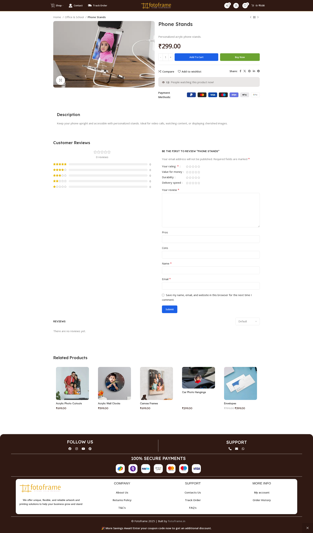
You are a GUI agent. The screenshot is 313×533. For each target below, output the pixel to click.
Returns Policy (122, 500)
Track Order (193, 500)
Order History (262, 500)
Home (57, 17)
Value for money (172, 171)
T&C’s (122, 507)
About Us (122, 492)
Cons (165, 248)
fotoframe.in (176, 521)
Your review (170, 190)
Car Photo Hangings (194, 392)
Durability (168, 177)
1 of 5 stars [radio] (187, 166)
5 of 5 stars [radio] (198, 166)
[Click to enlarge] (60, 80)
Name (167, 263)
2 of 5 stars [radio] (190, 166)
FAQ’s (193, 507)
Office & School (75, 17)
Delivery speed (172, 182)
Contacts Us (193, 492)
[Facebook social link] (240, 71)
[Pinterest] (90, 449)
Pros (165, 232)
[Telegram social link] (258, 71)
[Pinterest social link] (249, 71)
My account (262, 492)
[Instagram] (77, 449)
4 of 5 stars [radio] (195, 166)
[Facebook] (70, 449)
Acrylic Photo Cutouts (69, 403)
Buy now (240, 57)
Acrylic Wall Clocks (109, 403)
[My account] (236, 5)
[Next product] (258, 17)
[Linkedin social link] (254, 71)
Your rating (170, 166)
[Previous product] (251, 17)
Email (166, 279)
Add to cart (196, 57)
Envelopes (230, 403)
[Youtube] (83, 449)
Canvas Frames (149, 403)
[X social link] (244, 71)
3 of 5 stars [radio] (192, 166)
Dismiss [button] (307, 528)
